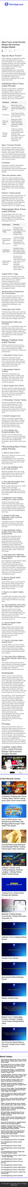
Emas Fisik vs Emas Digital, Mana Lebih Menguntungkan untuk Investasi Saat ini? (14, 1100)
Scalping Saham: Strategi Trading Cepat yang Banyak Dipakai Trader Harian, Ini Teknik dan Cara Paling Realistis (14, 1076)
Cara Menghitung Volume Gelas (11, 1145)
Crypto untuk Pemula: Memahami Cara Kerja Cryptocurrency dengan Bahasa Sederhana (13, 1118)
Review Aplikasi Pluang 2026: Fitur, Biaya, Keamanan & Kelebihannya (12, 1080)
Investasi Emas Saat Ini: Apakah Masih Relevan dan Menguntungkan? (13, 1122)
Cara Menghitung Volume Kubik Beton (13, 1167)
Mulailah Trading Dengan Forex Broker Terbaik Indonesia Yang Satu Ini (14, 916)
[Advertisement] (14, 21)
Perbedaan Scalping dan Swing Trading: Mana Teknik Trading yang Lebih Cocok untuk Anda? (14, 798)
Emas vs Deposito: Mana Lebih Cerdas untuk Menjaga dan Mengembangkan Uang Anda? (13, 1094)
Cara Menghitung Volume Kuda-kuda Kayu (13, 1148)
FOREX (6, 51)
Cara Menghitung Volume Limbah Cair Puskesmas (13, 1172)
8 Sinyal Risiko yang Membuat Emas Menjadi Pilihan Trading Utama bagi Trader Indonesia (13, 847)
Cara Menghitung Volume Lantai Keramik (11, 1142)
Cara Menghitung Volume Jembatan (12, 1139)
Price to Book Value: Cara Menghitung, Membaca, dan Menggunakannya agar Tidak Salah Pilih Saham (13, 822)
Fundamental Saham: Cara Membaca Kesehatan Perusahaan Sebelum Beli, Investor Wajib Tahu (13, 1071)
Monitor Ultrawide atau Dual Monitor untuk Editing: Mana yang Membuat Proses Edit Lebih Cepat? (13, 1132)
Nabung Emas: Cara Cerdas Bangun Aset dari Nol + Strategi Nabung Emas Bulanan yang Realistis (13, 1108)
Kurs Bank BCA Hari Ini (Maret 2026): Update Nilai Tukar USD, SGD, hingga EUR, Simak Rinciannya (13, 1066)
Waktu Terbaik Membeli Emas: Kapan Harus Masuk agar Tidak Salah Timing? (13, 1104)
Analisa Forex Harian (10, 958)
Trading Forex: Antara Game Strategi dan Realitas (13, 894)
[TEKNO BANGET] (14, 4)
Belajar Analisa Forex (10, 998)
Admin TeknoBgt (8, 50)
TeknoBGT (6, 1184)
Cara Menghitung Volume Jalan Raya (13, 1169)
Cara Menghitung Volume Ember (11, 1165)
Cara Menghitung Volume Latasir (11, 1159)
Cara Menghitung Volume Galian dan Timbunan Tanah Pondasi (12, 1152)
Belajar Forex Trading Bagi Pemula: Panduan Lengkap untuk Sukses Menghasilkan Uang (13, 1020)
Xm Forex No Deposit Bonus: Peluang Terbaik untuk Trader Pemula (13, 1044)
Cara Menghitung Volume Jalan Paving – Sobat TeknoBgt (13, 1156)
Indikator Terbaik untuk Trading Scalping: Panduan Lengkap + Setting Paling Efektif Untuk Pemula (12, 871)
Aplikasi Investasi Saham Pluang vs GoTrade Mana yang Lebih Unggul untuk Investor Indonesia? (13, 1084)
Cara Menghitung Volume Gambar (12, 1175)
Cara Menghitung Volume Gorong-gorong (12, 1162)
